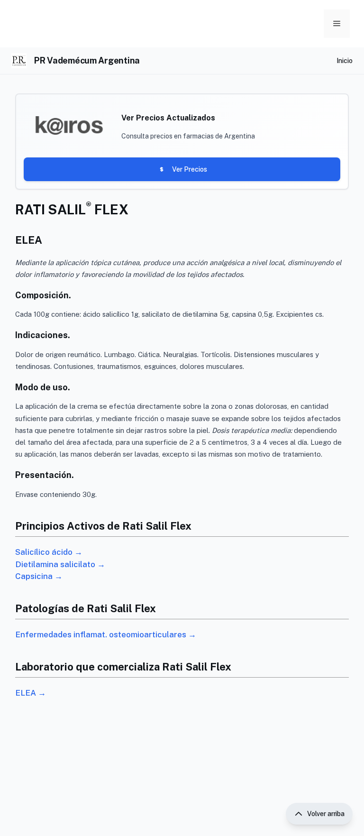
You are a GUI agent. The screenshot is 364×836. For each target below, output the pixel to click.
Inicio (345, 60)
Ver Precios (189, 169)
